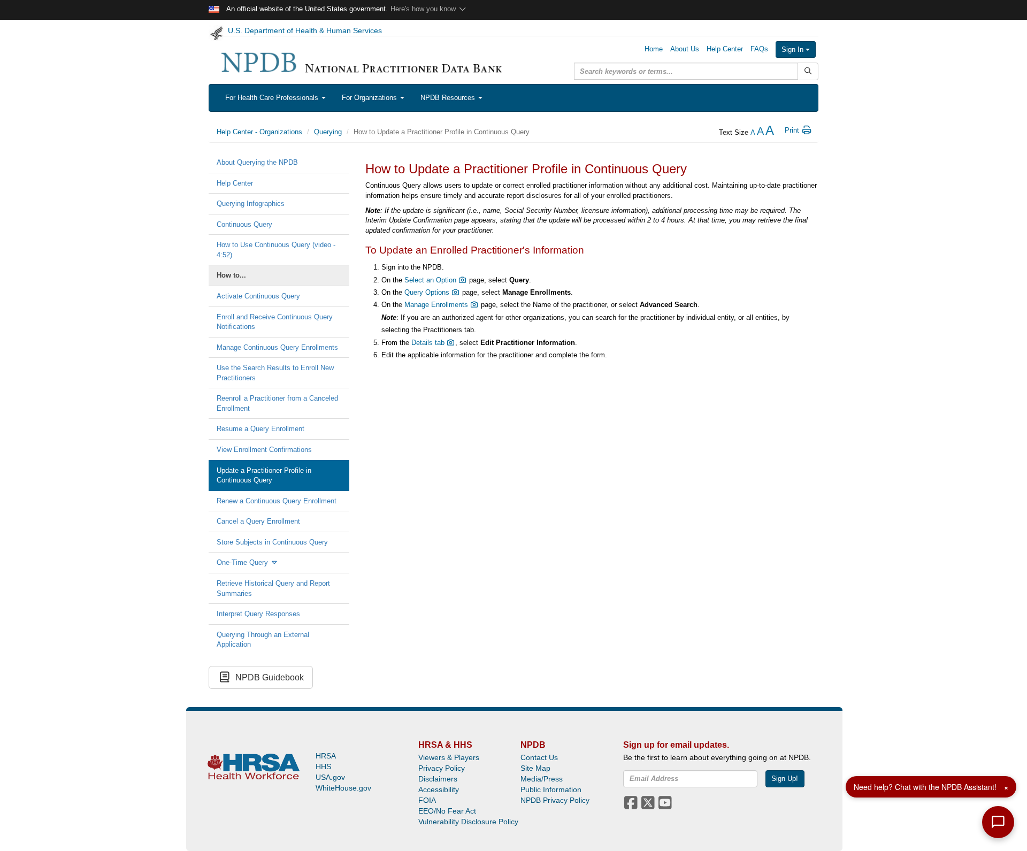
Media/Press (541, 779)
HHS (323, 766)
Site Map (535, 768)
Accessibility (438, 789)
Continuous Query (244, 224)
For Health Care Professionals (272, 98)
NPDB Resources (448, 98)
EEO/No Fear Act (447, 811)
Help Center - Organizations (259, 132)
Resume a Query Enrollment (260, 429)
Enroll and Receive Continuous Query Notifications (275, 322)
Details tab (429, 343)
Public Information (550, 789)
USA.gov (330, 777)
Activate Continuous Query (258, 296)
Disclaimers (437, 779)
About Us (684, 49)
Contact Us (539, 757)
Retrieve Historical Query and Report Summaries (273, 588)
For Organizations (370, 98)
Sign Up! (784, 779)
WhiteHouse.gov (343, 788)
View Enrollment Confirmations (264, 450)
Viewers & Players (448, 757)
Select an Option (431, 280)
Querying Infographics (251, 204)
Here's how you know (424, 9)
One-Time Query (243, 562)
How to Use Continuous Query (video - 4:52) (276, 250)
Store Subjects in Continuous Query (272, 542)
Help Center (725, 49)
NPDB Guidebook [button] (267, 677)
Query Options (427, 292)
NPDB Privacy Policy (554, 800)
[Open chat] (998, 822)
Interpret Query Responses (258, 614)
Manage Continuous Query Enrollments (277, 347)
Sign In (793, 49)
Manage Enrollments (437, 305)
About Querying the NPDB (257, 162)
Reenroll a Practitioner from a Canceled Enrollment (277, 403)
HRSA (326, 756)
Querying (328, 132)
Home (654, 49)
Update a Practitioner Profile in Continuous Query (264, 475)
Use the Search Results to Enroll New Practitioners (275, 373)
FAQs (759, 49)
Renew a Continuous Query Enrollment (276, 501)
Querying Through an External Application (263, 640)
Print (793, 130)
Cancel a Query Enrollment (258, 521)
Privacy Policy (441, 768)
